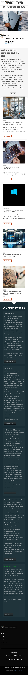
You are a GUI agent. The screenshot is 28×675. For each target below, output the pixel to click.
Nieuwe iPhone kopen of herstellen (11, 167)
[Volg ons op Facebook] (11, 653)
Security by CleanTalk (17, 670)
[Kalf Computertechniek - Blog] (14, 2)
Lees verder (7, 136)
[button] (2, 2)
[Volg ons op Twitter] (15, 653)
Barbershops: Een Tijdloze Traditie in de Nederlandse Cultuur (12, 293)
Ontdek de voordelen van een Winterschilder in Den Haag (13, 123)
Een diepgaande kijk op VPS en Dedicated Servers (13, 255)
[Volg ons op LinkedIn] (16, 653)
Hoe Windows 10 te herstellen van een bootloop (13, 210)
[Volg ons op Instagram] (13, 653)
